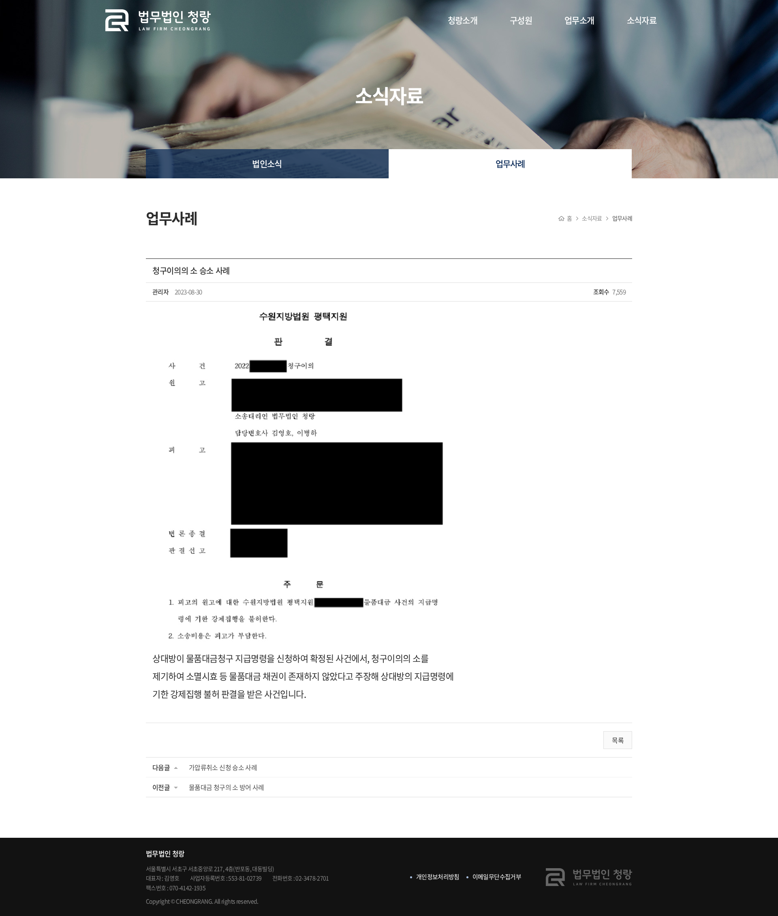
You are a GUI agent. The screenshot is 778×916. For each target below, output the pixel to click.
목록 (618, 740)
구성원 (521, 20)
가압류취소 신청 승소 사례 (223, 767)
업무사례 (510, 163)
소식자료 (641, 20)
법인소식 (267, 163)
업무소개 (579, 20)
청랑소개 (462, 20)
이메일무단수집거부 (496, 876)
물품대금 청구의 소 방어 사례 (226, 787)
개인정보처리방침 (438, 876)
